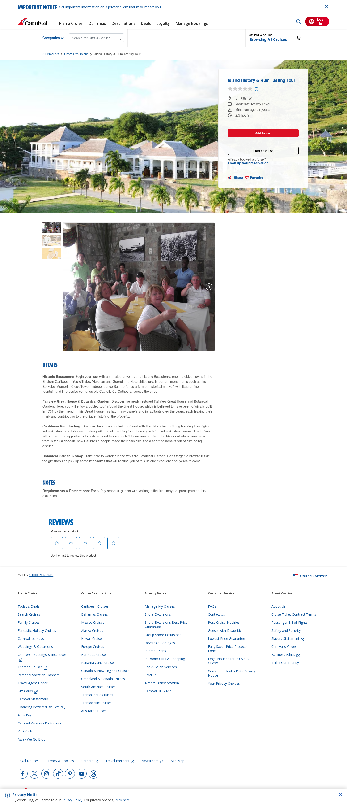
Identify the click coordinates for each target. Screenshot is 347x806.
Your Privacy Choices (224, 683)
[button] (268, 38)
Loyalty (163, 23)
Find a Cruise (263, 150)
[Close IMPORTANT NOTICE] (326, 6)
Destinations (123, 23)
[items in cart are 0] (301, 38)
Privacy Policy (72, 800)
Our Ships (97, 23)
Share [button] (238, 177)
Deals (146, 23)
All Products (50, 54)
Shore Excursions (76, 54)
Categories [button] (47, 37)
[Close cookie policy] (340, 795)
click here (123, 800)
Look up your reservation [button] (248, 163)
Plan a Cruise (71, 23)
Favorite (256, 177)
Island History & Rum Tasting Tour (116, 54)
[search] (298, 21)
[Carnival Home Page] (33, 21)
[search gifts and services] (119, 38)
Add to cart (263, 133)
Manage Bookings (192, 23)
